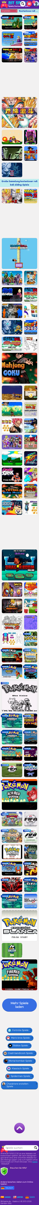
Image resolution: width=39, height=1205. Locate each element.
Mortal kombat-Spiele (20, 1060)
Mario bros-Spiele (20, 1038)
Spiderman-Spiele (20, 1076)
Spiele (34, 1162)
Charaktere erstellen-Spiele (17, 1085)
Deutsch (9, 1188)
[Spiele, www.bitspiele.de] (15, 4)
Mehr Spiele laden (19, 1005)
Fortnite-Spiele (20, 1030)
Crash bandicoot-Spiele (20, 1053)
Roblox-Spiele (20, 1045)
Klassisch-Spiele (20, 1068)
